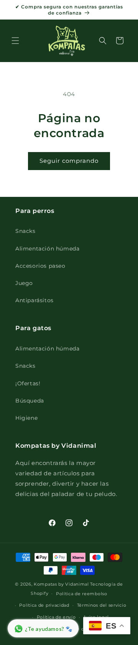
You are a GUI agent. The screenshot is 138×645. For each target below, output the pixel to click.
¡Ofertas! (27, 383)
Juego (24, 283)
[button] (15, 40)
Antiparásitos (34, 300)
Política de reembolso (81, 593)
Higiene (26, 417)
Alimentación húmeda (47, 248)
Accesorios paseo (40, 265)
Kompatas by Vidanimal (61, 584)
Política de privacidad (44, 605)
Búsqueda (29, 400)
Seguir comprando (69, 160)
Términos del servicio (102, 605)
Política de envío (56, 617)
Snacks (25, 231)
